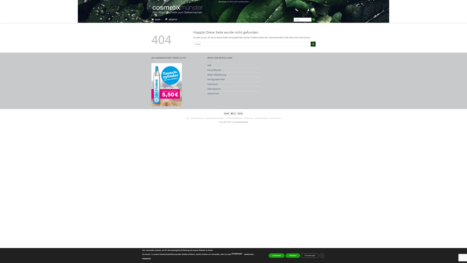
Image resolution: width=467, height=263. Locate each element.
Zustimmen (276, 255)
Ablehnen (292, 255)
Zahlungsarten (214, 89)
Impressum (212, 84)
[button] (308, 9)
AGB (209, 65)
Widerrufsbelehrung (216, 74)
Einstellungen (237, 253)
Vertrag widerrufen (216, 79)
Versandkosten (214, 70)
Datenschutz (213, 93)
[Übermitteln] (313, 20)
